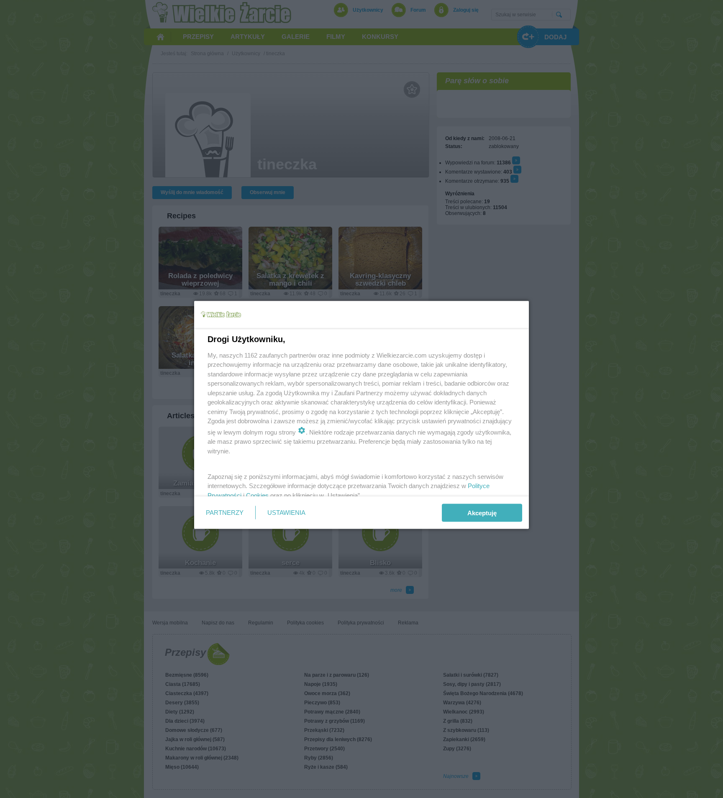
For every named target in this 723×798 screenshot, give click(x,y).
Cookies (257, 495)
